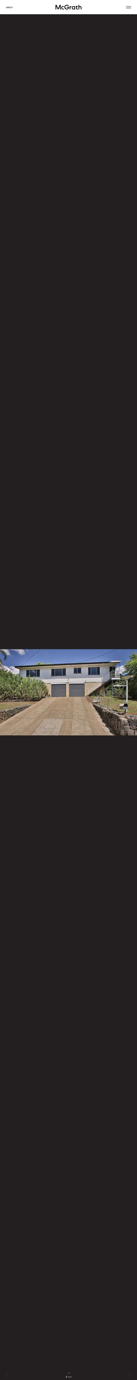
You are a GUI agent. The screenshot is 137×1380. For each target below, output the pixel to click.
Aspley (9, 7)
